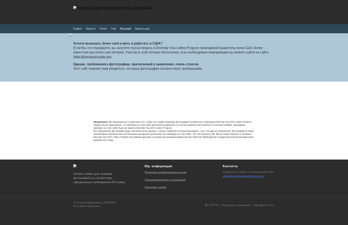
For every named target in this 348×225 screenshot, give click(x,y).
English (77, 28)
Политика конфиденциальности (165, 172)
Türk (113, 28)
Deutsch (91, 28)
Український (142, 28)
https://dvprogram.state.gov (92, 56)
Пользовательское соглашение (165, 179)
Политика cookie (155, 187)
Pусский (125, 28)
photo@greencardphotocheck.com (243, 176)
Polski (103, 28)
